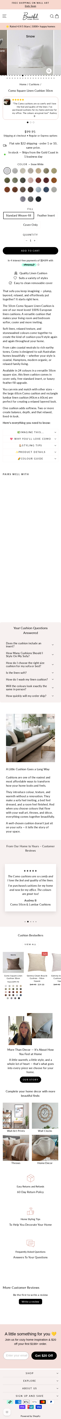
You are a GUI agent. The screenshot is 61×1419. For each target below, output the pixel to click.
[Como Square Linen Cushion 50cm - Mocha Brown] (12, 596)
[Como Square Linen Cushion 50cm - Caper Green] (23, 590)
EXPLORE (29, 1380)
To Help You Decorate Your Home (30, 1224)
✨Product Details (30, 452)
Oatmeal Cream (23, 171)
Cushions (34, 84)
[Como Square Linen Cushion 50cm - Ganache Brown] (16, 596)
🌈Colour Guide (30, 458)
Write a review (30, 1301)
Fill (30, 209)
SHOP (30, 1373)
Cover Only (30, 224)
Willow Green (54, 171)
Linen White (30, 171)
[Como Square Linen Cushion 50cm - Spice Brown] (27, 593)
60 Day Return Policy (30, 1192)
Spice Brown (54, 180)
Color (31, 164)
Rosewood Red (38, 180)
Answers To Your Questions (30, 1257)
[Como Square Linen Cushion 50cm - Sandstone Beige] (19, 590)
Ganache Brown (30, 189)
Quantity (30, 234)
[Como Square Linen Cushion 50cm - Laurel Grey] (27, 596)
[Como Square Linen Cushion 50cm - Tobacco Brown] (4, 596)
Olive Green (15, 180)
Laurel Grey (54, 189)
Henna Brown (15, 189)
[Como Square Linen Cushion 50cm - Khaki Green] (12, 593)
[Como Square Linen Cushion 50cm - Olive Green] (8, 593)
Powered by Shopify (31, 1416)
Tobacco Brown (7, 189)
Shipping (8, 135)
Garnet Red (46, 180)
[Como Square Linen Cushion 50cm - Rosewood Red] (19, 593)
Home (23, 84)
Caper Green (46, 171)
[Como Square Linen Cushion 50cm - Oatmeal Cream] (12, 590)
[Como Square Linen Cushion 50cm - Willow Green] (27, 590)
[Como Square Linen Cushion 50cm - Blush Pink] (16, 593)
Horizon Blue (38, 189)
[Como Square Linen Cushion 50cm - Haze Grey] (8, 590)
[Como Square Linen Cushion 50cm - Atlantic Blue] (23, 596)
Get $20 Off (44, 1355)
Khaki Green (23, 180)
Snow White (7, 171)
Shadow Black (38, 199)
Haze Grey (15, 171)
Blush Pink (30, 180)
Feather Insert (46, 215)
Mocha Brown (23, 189)
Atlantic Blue (46, 189)
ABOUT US (29, 1388)
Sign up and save (30, 1396)
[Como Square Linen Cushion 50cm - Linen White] (16, 590)
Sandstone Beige (38, 171)
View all (30, 944)
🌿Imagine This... (30, 432)
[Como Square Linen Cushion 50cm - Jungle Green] (4, 593)
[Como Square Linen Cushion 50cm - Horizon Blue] (19, 596)
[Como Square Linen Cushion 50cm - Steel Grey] (8, 599)
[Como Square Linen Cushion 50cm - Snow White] (4, 590)
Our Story (30, 1079)
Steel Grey (30, 199)
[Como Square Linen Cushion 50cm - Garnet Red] (23, 593)
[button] (27, 122)
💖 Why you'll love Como (30, 438)
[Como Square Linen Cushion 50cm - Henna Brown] (8, 596)
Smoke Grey (23, 199)
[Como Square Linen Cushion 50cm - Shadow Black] (12, 599)
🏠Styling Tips (30, 445)
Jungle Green (7, 180)
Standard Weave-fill (18, 215)
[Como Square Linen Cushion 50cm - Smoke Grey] (4, 599)
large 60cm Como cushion (24, 393)
